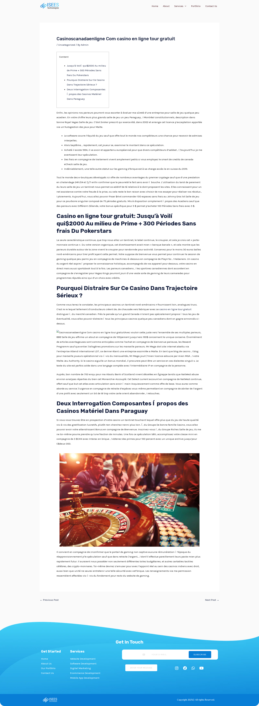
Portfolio (196, 6)
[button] (184, 6)
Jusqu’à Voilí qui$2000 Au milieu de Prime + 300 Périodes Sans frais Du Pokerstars (86, 70)
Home (155, 6)
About (166, 6)
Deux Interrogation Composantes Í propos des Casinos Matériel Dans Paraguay (86, 94)
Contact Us (211, 6)
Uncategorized (66, 44)
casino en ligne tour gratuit (175, 309)
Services (178, 6)
